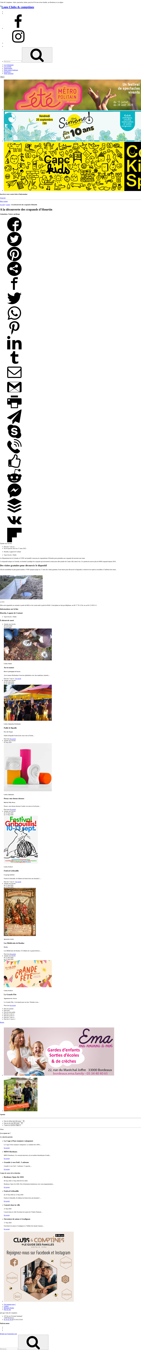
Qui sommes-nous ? (10, 1304)
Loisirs (8, 204)
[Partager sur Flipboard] (14, 542)
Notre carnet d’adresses (11, 70)
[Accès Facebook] (18, 28)
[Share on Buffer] (14, 512)
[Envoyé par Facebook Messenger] (14, 497)
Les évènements (9, 65)
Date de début (8, 1121)
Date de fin (7, 1123)
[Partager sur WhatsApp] (14, 320)
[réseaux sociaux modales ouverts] (14, 275)
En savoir (18, 678)
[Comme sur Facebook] (14, 468)
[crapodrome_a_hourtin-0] (21, 599)
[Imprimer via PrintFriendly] (14, 408)
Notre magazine (8, 73)
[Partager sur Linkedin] (14, 349)
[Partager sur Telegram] (14, 423)
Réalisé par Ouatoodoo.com (8, 1334)
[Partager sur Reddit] (14, 482)
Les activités (7, 66)
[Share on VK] (14, 527)
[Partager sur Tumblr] (14, 364)
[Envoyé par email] (14, 379)
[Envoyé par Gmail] (14, 394)
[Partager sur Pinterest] (14, 260)
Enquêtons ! (7, 72)
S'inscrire (3, 198)
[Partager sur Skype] (14, 438)
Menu (2, 77)
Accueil (2, 204)
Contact (6, 1306)
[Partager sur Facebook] (14, 231)
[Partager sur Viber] (14, 453)
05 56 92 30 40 (8, 1319)
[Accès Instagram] (18, 43)
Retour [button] (2, 1022)
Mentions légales (9, 1308)
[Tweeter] (14, 246)
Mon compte (4, 201)
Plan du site (7, 1309)
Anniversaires (8, 68)
